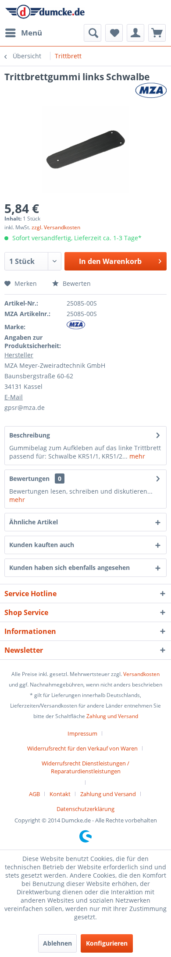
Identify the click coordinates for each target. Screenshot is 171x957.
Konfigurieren (107, 943)
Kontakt (60, 794)
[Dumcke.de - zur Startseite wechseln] (45, 12)
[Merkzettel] (114, 33)
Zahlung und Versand (112, 716)
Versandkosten (141, 674)
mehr (136, 456)
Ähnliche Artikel (33, 522)
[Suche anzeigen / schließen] (92, 33)
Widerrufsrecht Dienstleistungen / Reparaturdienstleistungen (85, 767)
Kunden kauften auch (41, 545)
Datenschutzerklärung (85, 809)
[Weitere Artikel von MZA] (151, 90)
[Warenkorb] (157, 33)
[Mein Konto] (135, 33)
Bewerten (76, 283)
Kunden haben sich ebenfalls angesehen (69, 567)
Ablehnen (57, 943)
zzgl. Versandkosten (56, 227)
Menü (31, 33)
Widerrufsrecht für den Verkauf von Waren (82, 748)
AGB (34, 794)
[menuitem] (23, 33)
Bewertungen (29, 478)
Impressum (82, 733)
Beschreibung (29, 435)
